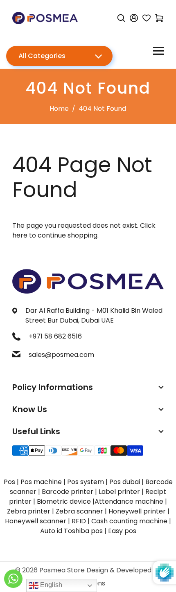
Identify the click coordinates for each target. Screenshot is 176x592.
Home (59, 108)
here (19, 235)
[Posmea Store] (45, 17)
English (50, 584)
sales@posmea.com (61, 354)
